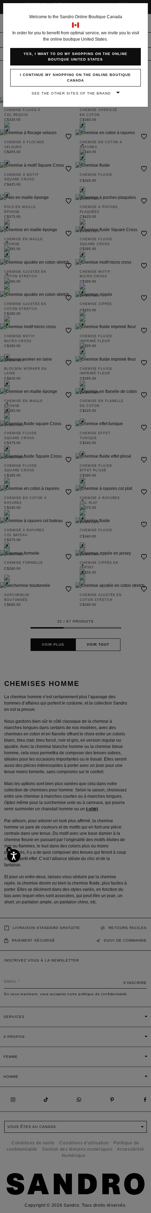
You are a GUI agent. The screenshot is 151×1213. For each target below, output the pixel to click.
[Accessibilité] (13, 855)
